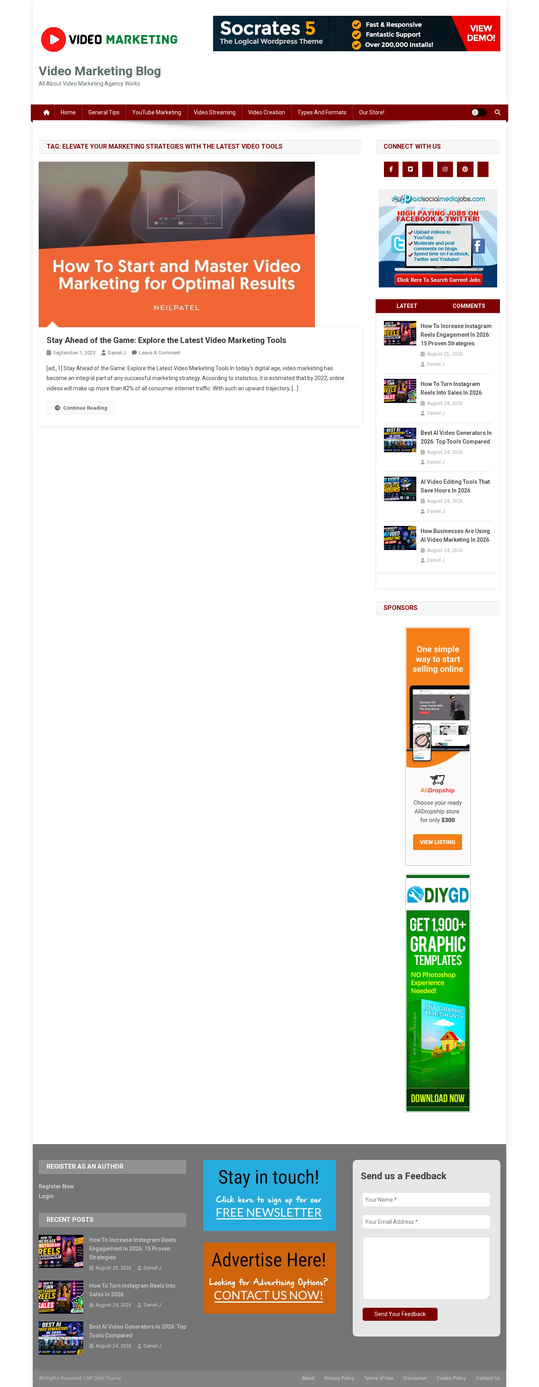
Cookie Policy (451, 1378)
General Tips (104, 112)
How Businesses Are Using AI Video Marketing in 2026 (455, 535)
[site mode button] (479, 112)
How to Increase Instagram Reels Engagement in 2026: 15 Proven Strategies (456, 335)
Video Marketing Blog (100, 70)
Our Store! (371, 112)
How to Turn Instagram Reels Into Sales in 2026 (451, 388)
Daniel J (117, 353)
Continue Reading (85, 408)
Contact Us (488, 1378)
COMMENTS (469, 306)
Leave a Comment (159, 353)
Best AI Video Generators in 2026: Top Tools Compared (456, 437)
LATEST (407, 306)
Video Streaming (215, 112)
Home (68, 112)
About (308, 1378)
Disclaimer (415, 1378)
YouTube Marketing (156, 112)
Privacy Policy (339, 1378)
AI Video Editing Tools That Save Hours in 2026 (455, 486)
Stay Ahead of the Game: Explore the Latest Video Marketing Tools (166, 340)
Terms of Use (378, 1378)
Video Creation (266, 112)
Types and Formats (322, 112)
